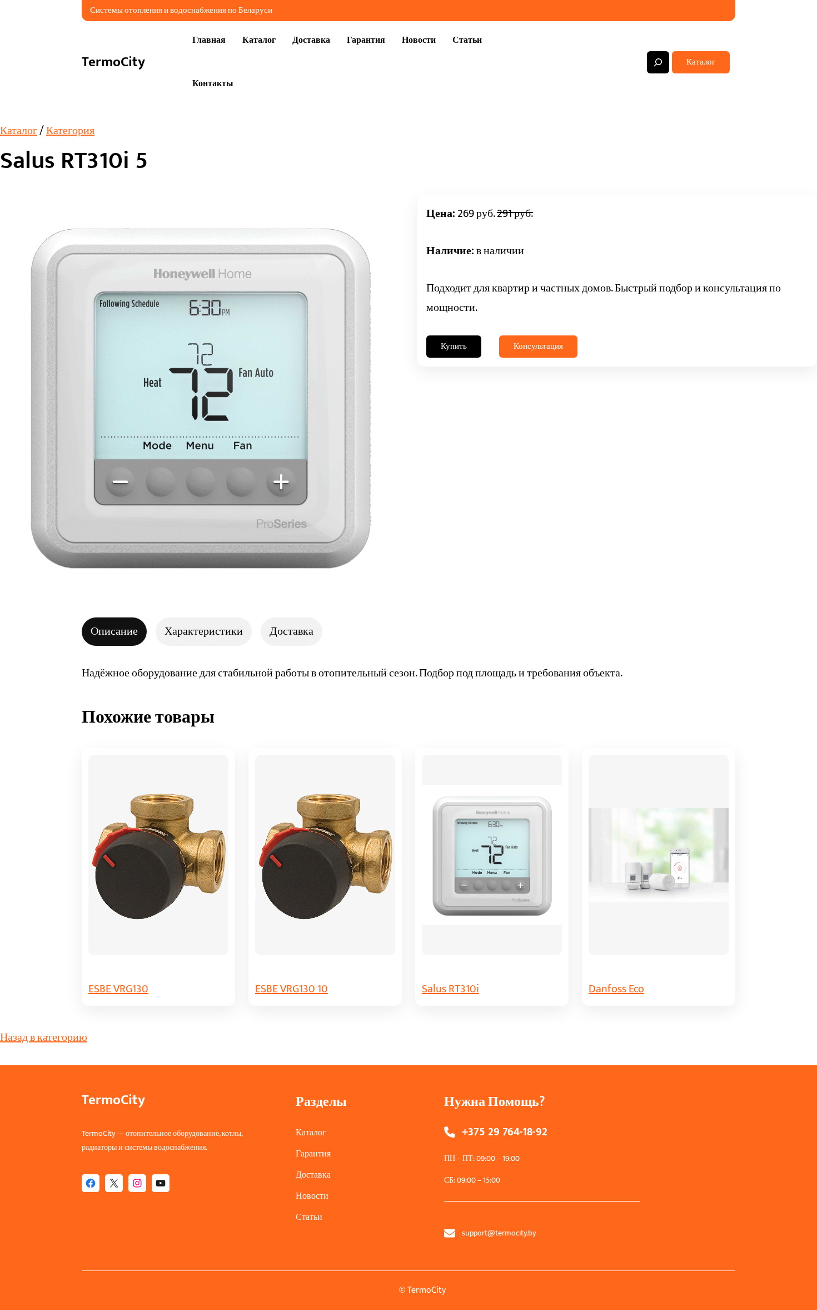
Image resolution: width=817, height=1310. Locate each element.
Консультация (538, 346)
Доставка (313, 1175)
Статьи (309, 1217)
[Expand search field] (658, 62)
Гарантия (313, 1153)
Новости (312, 1196)
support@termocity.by (499, 1233)
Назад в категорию (43, 1037)
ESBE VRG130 (118, 989)
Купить (454, 346)
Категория (70, 130)
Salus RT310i (450, 989)
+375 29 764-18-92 (504, 1132)
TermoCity (113, 62)
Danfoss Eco (616, 989)
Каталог (700, 62)
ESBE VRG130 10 (291, 989)
